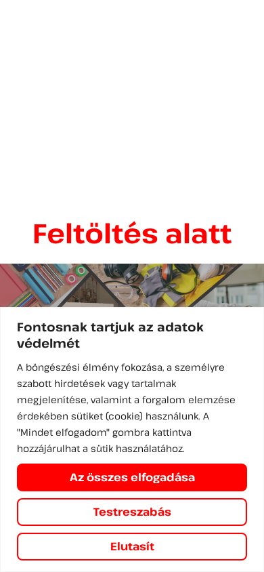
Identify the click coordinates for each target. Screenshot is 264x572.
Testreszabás (132, 511)
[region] (132, 439)
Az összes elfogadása (132, 477)
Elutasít (132, 546)
